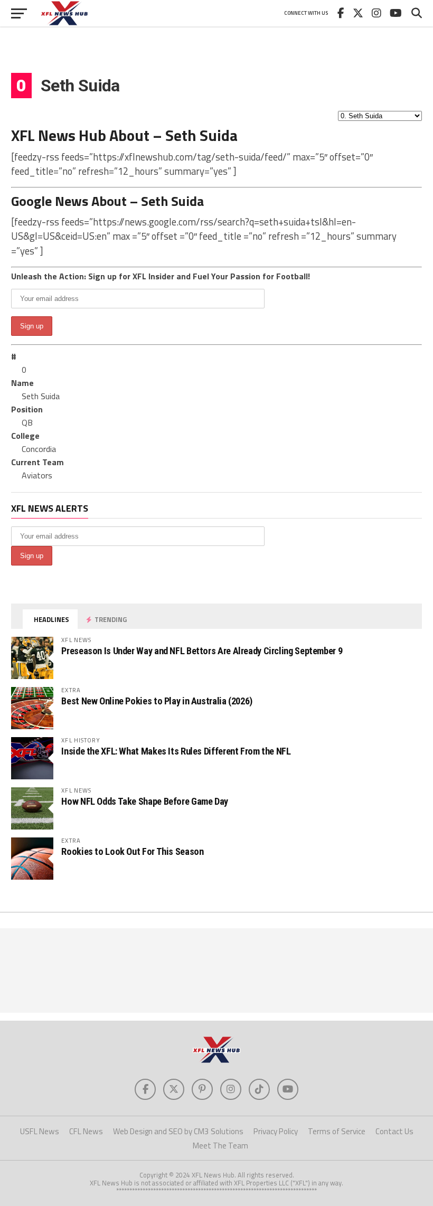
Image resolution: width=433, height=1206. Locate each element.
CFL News (86, 1131)
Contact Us (394, 1131)
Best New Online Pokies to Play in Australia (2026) (156, 700)
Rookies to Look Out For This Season (132, 851)
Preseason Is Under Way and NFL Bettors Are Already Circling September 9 (201, 650)
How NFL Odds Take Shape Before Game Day (144, 801)
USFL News (39, 1131)
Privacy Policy (275, 1131)
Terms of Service (336, 1131)
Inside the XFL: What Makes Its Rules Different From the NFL (175, 751)
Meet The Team (220, 1145)
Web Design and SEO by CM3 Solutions (178, 1131)
